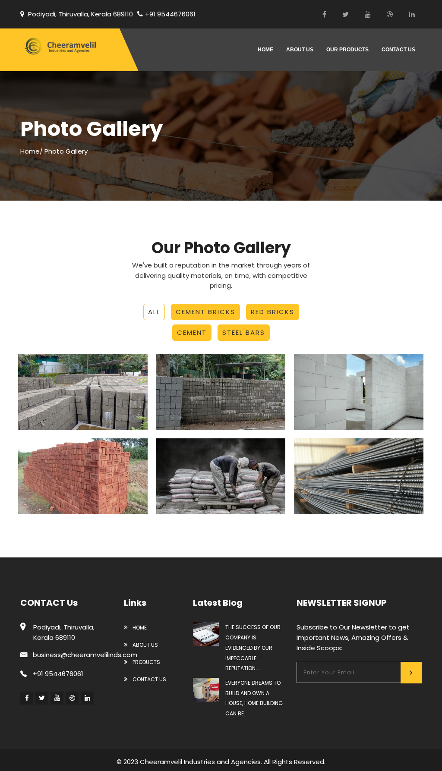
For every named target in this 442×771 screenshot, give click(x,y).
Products (145, 662)
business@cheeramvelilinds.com (85, 654)
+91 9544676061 (170, 14)
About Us (144, 644)
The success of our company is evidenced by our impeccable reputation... (253, 647)
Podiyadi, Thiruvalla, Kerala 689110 (79, 14)
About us (299, 50)
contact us (398, 50)
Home (265, 50)
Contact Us (148, 679)
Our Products (347, 50)
